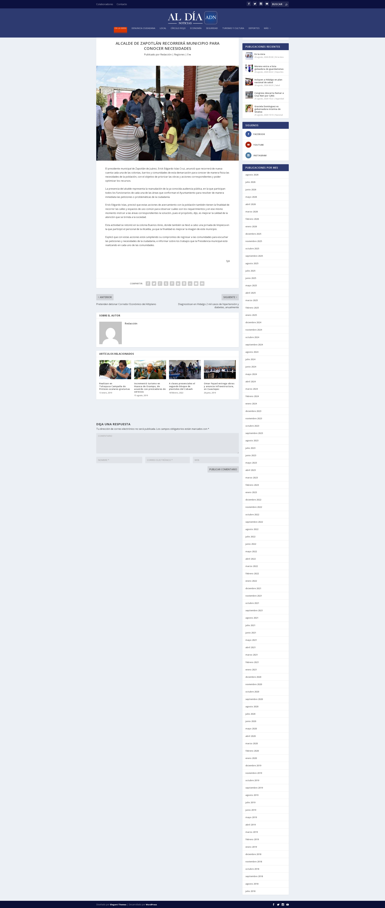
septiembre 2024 (254, 344)
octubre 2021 (252, 603)
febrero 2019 (252, 839)
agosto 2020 (251, 706)
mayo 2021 (251, 640)
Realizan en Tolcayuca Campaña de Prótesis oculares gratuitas (114, 386)
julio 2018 (250, 891)
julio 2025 (250, 270)
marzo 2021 (251, 654)
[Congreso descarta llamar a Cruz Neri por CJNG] (249, 95)
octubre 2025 (252, 248)
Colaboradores (104, 4)
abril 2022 (250, 558)
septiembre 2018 (254, 876)
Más (266, 28)
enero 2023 (251, 492)
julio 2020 (250, 713)
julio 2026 (250, 182)
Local (163, 28)
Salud (277, 85)
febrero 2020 (252, 750)
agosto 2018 (251, 883)
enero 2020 (251, 758)
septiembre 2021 (254, 610)
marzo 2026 (251, 211)
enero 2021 (251, 669)
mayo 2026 (251, 196)
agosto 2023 (251, 440)
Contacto (122, 4)
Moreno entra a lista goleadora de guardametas (268, 67)
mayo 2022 (251, 551)
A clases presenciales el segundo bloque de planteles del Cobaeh (182, 386)
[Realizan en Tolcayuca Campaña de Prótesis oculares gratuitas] (115, 369)
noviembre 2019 (253, 773)
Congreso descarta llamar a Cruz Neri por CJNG (269, 94)
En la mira (120, 28)
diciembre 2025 (253, 233)
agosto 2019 (251, 795)
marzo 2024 (251, 388)
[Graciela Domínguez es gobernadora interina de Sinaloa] (249, 108)
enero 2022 (251, 580)
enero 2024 (251, 403)
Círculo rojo (178, 28)
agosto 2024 (251, 352)
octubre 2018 (252, 868)
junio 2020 (250, 721)
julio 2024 (250, 359)
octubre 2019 (252, 780)
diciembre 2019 (253, 765)
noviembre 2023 (253, 418)
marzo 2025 (251, 300)
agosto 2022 (251, 529)
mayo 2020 (251, 728)
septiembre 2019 (254, 787)
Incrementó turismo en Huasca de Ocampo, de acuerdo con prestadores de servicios (150, 387)
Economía (196, 28)
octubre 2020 (252, 691)
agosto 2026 (251, 174)
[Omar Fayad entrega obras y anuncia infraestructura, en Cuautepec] (220, 369)
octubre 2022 (252, 514)
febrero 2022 (252, 573)
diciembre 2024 (253, 322)
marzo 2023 (251, 477)
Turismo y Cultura (233, 28)
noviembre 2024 (253, 329)
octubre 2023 (252, 425)
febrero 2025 (252, 307)
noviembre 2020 (253, 684)
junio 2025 (250, 278)
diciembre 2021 (253, 588)
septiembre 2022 (254, 521)
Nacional (279, 115)
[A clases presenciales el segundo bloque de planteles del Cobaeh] (185, 369)
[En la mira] (249, 56)
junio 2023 (250, 455)
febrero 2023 (252, 484)
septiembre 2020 (254, 699)
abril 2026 (250, 204)
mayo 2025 (251, 285)
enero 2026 (251, 226)
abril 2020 (250, 736)
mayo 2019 (251, 817)
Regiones (179, 54)
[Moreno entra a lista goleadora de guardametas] (249, 68)
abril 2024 (250, 381)
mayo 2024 (251, 374)
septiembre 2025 (254, 255)
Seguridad (212, 28)
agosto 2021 (251, 617)
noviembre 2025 (253, 241)
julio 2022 (250, 536)
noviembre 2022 (253, 507)
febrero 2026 (252, 219)
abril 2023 (250, 470)
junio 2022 (250, 543)
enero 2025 (251, 315)
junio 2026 (250, 189)
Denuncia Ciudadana (143, 28)
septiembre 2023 (254, 433)
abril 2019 (250, 824)
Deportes (254, 28)
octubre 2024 (252, 337)
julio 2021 (250, 625)
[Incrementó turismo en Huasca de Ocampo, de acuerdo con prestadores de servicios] (150, 369)
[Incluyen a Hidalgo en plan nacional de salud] (249, 81)
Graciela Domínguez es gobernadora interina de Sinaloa (267, 109)
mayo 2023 (251, 462)
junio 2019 (250, 809)
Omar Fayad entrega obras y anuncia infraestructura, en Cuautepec (219, 386)
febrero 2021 (252, 662)
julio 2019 (250, 802)
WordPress (151, 904)
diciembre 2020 (253, 676)
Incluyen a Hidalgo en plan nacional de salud (268, 81)
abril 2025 (250, 292)
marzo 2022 (251, 566)
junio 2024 (250, 366)
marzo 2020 (251, 743)
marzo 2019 (251, 832)
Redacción (166, 54)
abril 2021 (250, 647)
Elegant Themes (118, 904)
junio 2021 (250, 632)
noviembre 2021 (253, 595)
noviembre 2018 (253, 861)
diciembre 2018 (253, 854)
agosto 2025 (251, 263)
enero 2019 (251, 846)
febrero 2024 (252, 396)
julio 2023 (250, 448)
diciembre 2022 (253, 499)
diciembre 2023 (253, 411)
